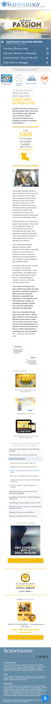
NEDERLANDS (40, 667)
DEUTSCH (7, 668)
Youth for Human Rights (10, 695)
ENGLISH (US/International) (12, 665)
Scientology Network (26, 686)
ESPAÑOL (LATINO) (36, 668)
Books (21, 678)
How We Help (6, 84)
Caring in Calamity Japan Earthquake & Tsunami (23, 486)
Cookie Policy (7, 701)
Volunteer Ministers (9, 678)
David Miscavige (36, 687)
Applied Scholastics (31, 83)
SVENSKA (26, 668)
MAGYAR (13, 668)
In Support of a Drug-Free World (21, 694)
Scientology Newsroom (23, 687)
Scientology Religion (39, 686)
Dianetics (16, 686)
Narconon (33, 692)
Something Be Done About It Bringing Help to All (24, 498)
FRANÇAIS (7, 667)
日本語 (19, 667)
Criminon (44, 83)
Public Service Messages (15, 62)
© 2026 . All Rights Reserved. (21, 700)
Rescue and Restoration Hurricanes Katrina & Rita (25, 471)
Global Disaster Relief (17, 459)
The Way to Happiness (19, 84)
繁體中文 (32, 667)
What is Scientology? (10, 687)
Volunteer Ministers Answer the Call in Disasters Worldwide (23, 492)
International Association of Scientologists (22, 690)
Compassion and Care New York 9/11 (22, 463)
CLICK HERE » (25, 591)
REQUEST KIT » (25, 637)
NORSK (19, 668)
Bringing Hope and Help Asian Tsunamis (23, 467)
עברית (14, 667)
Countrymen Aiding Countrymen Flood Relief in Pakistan (25, 481)
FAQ (17, 678)
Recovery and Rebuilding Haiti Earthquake (24, 476)
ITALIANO (31, 670)
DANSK (40, 665)
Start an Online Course (22, 689)
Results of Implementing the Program (23, 516)
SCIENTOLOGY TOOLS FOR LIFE (20, 58)
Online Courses (29, 678)
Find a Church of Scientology (17, 679)
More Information (39, 678)
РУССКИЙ (26, 667)
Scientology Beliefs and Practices (23, 676)
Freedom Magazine (40, 690)
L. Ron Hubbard (8, 676)
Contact (6, 679)
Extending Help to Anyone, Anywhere (23, 455)
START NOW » (25, 560)
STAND (6, 692)
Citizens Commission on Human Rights (30, 695)
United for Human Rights (38, 694)
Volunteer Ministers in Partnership (20, 53)
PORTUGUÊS (39, 670)
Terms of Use (16, 701)
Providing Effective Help (15, 48)
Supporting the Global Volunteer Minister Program (24, 450)
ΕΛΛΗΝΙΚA (24, 670)
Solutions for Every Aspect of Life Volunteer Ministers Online (25, 507)
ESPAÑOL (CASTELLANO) (12, 670)
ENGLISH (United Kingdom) (29, 665)
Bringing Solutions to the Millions (21, 512)
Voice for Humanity (39, 676)
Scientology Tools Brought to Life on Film (24, 503)
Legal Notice (25, 701)
